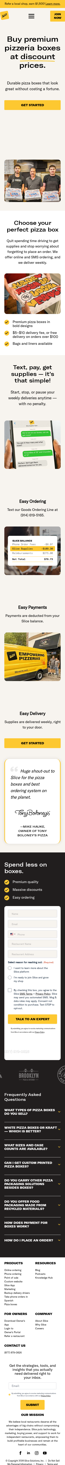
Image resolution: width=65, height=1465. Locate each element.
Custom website (13, 1281)
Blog (37, 1270)
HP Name (6, 1361)
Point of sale (11, 1277)
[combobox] (12, 934)
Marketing (9, 1289)
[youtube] (44, 1453)
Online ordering (12, 1270)
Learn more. (53, 3)
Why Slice (40, 1324)
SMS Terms (26, 993)
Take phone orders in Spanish (16, 1298)
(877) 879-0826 (16, 1051)
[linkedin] (28, 1453)
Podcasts (40, 1273)
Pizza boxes (10, 1304)
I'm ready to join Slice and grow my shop (31, 979)
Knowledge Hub (44, 1277)
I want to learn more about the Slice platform (31, 969)
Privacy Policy (43, 993)
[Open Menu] (31, 16)
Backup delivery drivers (17, 1293)
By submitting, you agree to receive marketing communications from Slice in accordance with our (34, 1394)
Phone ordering (12, 1273)
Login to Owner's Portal (12, 1330)
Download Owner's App (14, 1322)
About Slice (41, 1320)
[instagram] (36, 1453)
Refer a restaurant (14, 1336)
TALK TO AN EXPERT (32, 1019)
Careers (39, 1328)
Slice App (9, 1285)
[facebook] (20, 1453)
